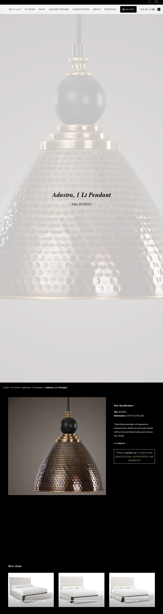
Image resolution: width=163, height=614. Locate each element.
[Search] (150, 2)
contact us (131, 453)
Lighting (26, 387)
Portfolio (15, 387)
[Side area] (152, 9)
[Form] (156, 2)
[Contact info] (158, 9)
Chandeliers (38, 387)
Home (6, 387)
